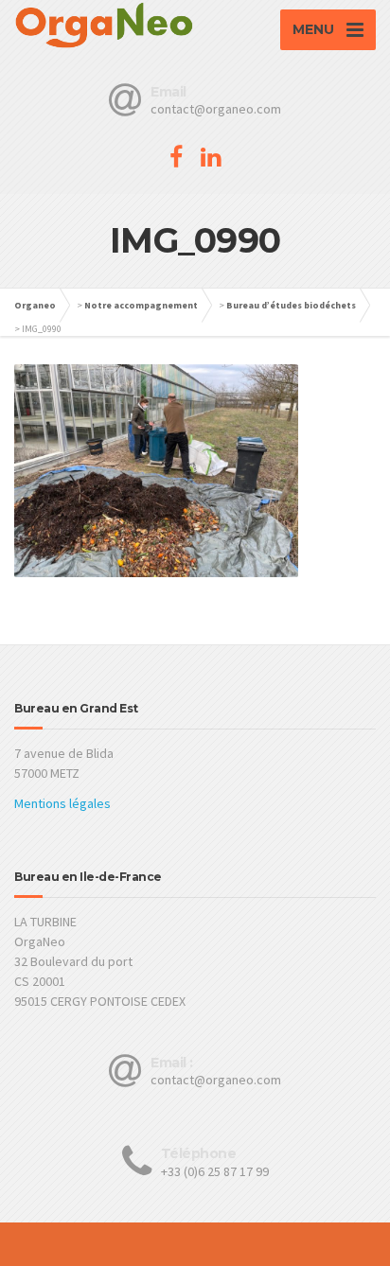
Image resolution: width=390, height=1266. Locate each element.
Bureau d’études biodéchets (291, 305)
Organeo (35, 305)
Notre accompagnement (141, 305)
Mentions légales (62, 803)
